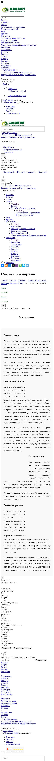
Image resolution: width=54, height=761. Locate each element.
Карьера (4, 685)
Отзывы (4, 683)
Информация (6, 694)
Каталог (4, 662)
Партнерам (5, 690)
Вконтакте (10, 106)
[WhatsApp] (20, 265)
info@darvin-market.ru (18, 74)
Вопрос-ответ (7, 712)
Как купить (16, 226)
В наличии (8, 591)
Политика (5, 706)
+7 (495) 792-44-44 (9, 70)
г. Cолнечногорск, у (11, 102)
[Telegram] (27, 265)
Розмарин (4, 292)
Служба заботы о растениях (28, 213)
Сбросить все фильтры (22, 648)
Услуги (14, 206)
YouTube (9, 111)
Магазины (5, 699)
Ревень (3, 288)
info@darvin (8, 100)
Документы (6, 692)
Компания (15, 242)
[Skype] (23, 265)
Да (5, 600)
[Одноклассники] (6, 265)
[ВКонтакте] (2, 265)
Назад (16, 204)
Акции (4, 665)
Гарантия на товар (9, 703)
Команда (4, 681)
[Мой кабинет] (2, 144)
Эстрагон (4, 301)
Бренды (4, 669)
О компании (6, 676)
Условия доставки (8, 701)
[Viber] (16, 265)
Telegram (9, 109)
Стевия (3, 297)
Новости (4, 678)
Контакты (5, 687)
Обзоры (4, 715)
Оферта (4, 717)
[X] (13, 265)
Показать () (6, 648)
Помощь (4, 708)
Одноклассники (13, 113)
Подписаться (41, 660)
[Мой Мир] (9, 265)
